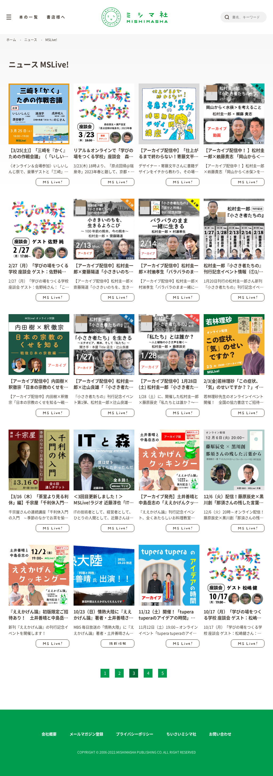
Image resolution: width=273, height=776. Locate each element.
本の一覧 (29, 17)
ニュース (30, 39)
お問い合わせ (220, 734)
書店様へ (56, 17)
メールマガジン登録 (86, 734)
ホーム (11, 39)
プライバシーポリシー (134, 734)
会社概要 (49, 734)
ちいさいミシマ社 (181, 734)
